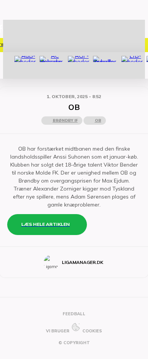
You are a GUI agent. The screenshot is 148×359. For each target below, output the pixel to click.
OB (98, 120)
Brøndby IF (65, 120)
